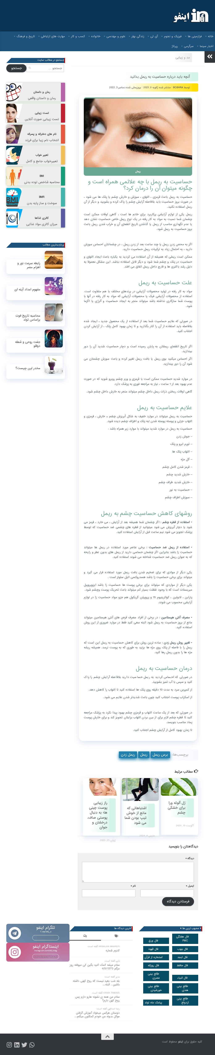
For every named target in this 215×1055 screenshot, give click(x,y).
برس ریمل (160, 754)
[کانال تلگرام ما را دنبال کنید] (32, 1045)
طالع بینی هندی (183, 988)
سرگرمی (189, 46)
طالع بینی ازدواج (183, 1000)
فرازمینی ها (195, 36)
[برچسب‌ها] (116, 937)
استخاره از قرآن (153, 957)
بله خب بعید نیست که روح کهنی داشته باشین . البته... (96, 983)
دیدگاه (190, 858)
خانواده (95, 36)
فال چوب (182, 949)
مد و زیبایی (183, 57)
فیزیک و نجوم (173, 36)
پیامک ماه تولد (153, 1002)
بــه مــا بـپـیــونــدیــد (45, 937)
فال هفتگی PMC (182, 938)
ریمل (143, 754)
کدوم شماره (113, 950)
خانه (210, 36)
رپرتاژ (175, 46)
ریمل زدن (128, 754)
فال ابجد (182, 957)
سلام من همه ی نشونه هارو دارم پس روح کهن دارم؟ (97, 999)
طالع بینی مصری (154, 976)
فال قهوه (153, 949)
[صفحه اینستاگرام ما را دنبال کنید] (9, 1045)
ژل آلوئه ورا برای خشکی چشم (176, 807)
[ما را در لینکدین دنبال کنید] (17, 1045)
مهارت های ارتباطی (53, 36)
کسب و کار (78, 36)
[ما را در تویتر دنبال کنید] (24, 1045)
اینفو (180, 1041)
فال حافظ (182, 965)
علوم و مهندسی (115, 36)
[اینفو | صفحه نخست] (190, 15)
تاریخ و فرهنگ (26, 36)
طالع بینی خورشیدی (155, 988)
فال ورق (153, 940)
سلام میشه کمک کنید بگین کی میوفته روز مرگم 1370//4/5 (95, 967)
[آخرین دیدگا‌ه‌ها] (85, 937)
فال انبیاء (182, 978)
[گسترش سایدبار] (210, 56)
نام (133, 886)
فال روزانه (153, 965)
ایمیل (190, 886)
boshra (178, 87)
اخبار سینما (206, 46)
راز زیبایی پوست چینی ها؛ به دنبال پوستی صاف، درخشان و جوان (97, 815)
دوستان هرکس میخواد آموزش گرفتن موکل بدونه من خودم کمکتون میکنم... (97, 1015)
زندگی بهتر (137, 36)
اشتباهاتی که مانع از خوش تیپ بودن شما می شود (135, 816)
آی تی (154, 36)
